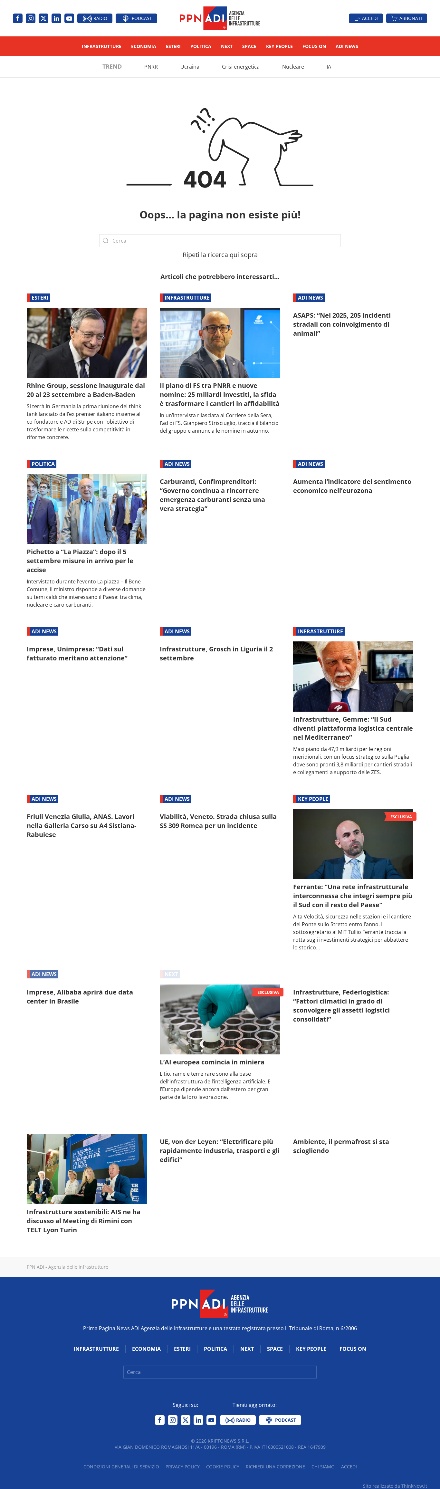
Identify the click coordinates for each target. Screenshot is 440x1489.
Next (227, 46)
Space (249, 46)
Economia (143, 46)
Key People (279, 46)
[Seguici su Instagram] (30, 18)
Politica (200, 46)
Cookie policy (222, 1467)
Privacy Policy (183, 1467)
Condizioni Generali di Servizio (121, 1467)
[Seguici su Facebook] (18, 18)
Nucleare (293, 66)
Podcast (141, 18)
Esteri (173, 46)
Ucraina (189, 66)
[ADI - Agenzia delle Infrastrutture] (220, 1303)
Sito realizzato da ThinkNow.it (395, 1486)
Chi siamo (323, 1467)
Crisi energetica (241, 66)
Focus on (314, 46)
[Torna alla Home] (220, 18)
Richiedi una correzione (275, 1467)
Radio (99, 18)
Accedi (370, 18)
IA (329, 66)
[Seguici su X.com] (43, 18)
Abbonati (410, 18)
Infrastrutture (101, 46)
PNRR (151, 66)
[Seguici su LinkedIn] (56, 18)
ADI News (347, 46)
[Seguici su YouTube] (69, 18)
